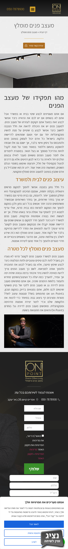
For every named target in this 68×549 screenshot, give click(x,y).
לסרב (34, 541)
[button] (32, 9)
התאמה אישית (34, 533)
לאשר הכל (34, 524)
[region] (34, 523)
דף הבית (43, 32)
